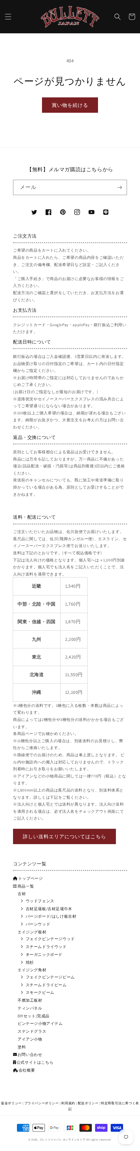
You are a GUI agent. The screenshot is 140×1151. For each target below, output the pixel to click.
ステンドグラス (32, 1031)
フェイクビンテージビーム (50, 977)
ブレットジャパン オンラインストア (62, 1139)
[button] (8, 16)
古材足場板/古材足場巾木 (49, 908)
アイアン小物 (30, 1039)
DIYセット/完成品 (33, 1015)
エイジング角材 (32, 969)
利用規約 (68, 1103)
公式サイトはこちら (35, 1062)
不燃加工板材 (30, 1000)
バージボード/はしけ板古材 (51, 916)
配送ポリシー (88, 1103)
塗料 (22, 1046)
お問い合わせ (30, 1054)
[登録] (119, 187)
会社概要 (27, 1070)
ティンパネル (30, 1008)
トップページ (30, 878)
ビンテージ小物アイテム (40, 1023)
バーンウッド (38, 924)
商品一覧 (26, 886)
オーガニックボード (44, 954)
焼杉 (30, 962)
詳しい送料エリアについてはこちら (64, 836)
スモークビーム (40, 992)
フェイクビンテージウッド (50, 938)
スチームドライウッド (46, 946)
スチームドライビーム (46, 984)
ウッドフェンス (40, 900)
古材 (22, 893)
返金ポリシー (11, 1103)
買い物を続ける (70, 105)
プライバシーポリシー (41, 1103)
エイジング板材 (32, 931)
